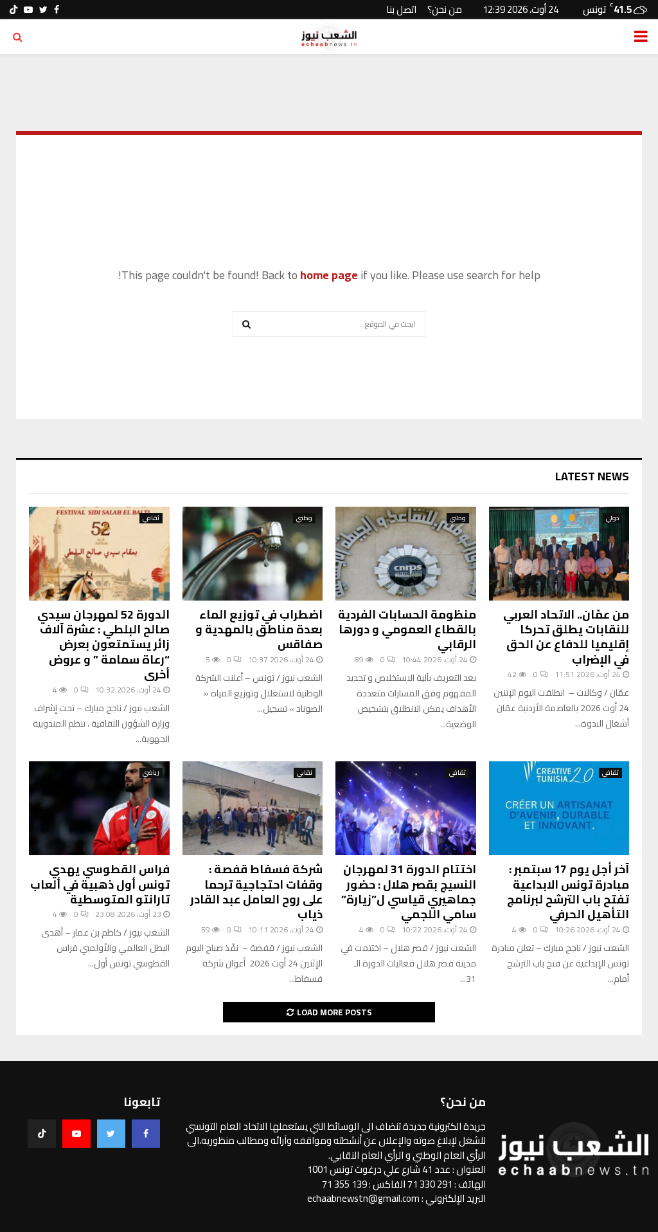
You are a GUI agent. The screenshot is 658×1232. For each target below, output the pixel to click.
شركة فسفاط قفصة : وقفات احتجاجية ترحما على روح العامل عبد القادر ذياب (256, 891)
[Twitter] (111, 1133)
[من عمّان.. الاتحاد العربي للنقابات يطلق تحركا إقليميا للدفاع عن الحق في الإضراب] (559, 554)
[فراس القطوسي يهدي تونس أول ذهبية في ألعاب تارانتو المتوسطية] (99, 808)
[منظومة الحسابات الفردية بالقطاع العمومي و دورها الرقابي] (405, 554)
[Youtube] (76, 1133)
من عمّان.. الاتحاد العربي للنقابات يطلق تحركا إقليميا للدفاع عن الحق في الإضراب (566, 637)
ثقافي (151, 518)
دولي (612, 518)
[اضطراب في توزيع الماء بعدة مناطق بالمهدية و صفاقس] (252, 554)
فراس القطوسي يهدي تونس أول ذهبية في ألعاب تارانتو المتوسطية (100, 884)
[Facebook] (146, 1133)
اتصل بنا (401, 9)
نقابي (304, 773)
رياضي (151, 773)
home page (329, 274)
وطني (458, 518)
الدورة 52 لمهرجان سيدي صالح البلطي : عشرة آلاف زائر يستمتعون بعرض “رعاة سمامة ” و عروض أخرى (103, 644)
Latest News (592, 476)
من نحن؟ (444, 9)
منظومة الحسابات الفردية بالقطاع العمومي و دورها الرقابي (407, 629)
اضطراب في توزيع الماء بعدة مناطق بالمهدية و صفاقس (259, 629)
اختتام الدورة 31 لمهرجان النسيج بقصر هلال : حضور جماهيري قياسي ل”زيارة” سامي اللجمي (408, 891)
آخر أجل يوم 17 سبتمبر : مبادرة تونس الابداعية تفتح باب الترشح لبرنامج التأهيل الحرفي (568, 891)
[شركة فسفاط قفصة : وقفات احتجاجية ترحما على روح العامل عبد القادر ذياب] (252, 808)
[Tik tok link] (13, 9)
